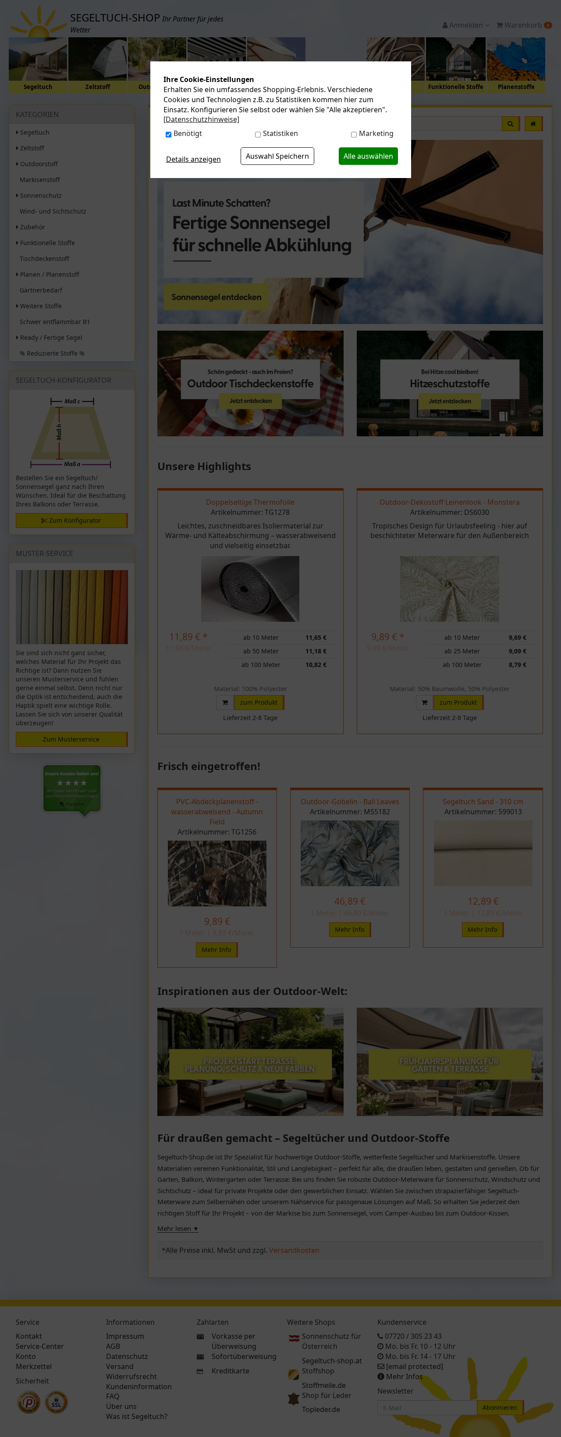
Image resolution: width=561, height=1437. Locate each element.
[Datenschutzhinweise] (201, 119)
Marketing (376, 133)
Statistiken (280, 133)
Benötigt (188, 133)
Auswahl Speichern (277, 156)
